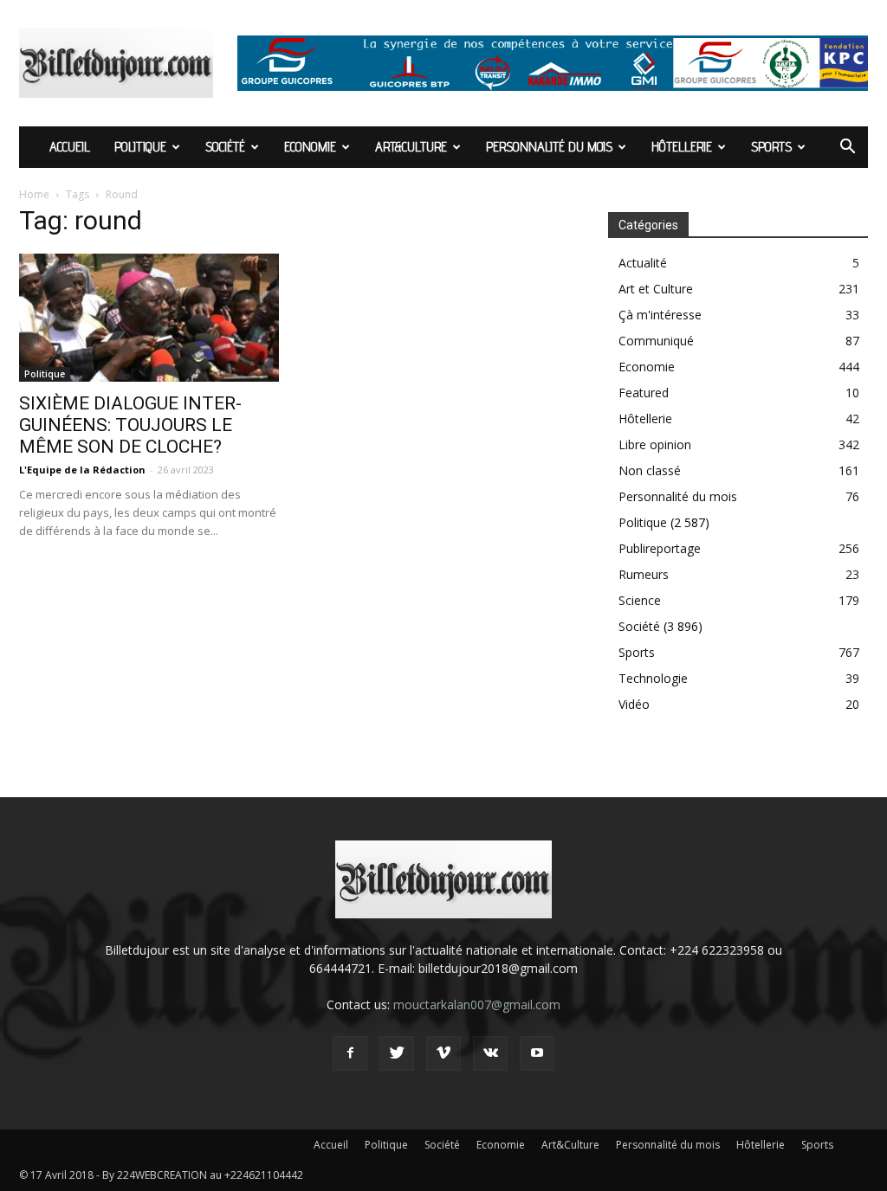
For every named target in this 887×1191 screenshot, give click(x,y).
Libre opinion (654, 444)
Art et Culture (655, 288)
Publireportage (659, 548)
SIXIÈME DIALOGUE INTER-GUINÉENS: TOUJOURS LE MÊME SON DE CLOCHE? (130, 425)
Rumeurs (643, 574)
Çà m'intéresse (660, 314)
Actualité (642, 262)
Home (34, 194)
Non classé (649, 470)
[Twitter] (396, 1053)
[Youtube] (537, 1053)
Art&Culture (411, 146)
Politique (140, 146)
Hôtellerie (681, 146)
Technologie (653, 678)
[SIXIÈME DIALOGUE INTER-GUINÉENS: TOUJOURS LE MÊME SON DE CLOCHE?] (149, 318)
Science (639, 600)
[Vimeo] (443, 1053)
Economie (310, 146)
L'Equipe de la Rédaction (82, 469)
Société (225, 146)
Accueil (69, 146)
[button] (847, 148)
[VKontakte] (490, 1053)
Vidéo (634, 704)
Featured (643, 392)
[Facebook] (350, 1053)
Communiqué (656, 340)
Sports (771, 146)
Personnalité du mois (549, 146)
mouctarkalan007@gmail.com (476, 1004)
